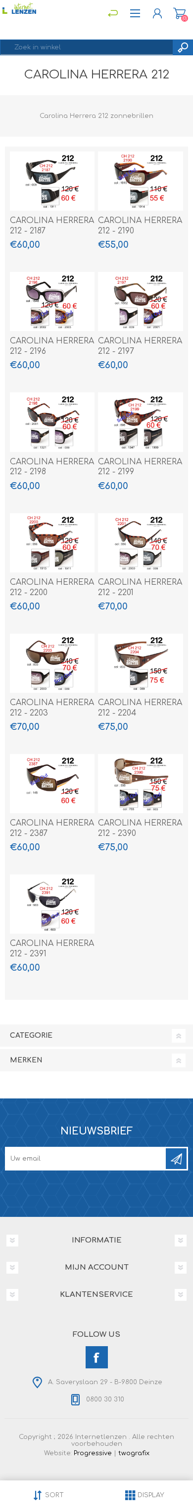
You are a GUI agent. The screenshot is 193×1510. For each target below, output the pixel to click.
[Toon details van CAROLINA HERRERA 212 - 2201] (140, 542)
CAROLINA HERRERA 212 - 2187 (52, 225)
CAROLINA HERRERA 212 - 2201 (140, 587)
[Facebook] (97, 1357)
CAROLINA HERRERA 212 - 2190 (140, 225)
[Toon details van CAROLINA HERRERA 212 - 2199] (140, 422)
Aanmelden (176, 1158)
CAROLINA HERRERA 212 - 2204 (140, 707)
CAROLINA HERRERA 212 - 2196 (52, 346)
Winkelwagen (179, 13)
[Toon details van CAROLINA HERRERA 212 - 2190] (140, 181)
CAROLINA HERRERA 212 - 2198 (52, 467)
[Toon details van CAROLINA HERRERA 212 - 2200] (52, 542)
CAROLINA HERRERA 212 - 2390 (140, 828)
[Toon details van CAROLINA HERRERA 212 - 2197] (140, 301)
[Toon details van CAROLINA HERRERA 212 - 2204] (140, 663)
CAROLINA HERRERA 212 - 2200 (52, 587)
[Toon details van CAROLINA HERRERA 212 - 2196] (52, 301)
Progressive (93, 1453)
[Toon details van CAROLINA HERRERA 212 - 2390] (140, 783)
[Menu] (112, 13)
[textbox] (86, 47)
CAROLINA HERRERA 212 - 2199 (140, 467)
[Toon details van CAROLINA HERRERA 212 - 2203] (52, 663)
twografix (133, 1453)
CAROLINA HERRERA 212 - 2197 (140, 346)
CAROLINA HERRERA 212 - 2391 (52, 948)
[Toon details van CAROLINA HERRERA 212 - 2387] (52, 783)
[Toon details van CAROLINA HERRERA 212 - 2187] (52, 181)
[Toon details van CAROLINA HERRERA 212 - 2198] (52, 422)
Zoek (183, 47)
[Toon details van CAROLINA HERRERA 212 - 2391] (52, 904)
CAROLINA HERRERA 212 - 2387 (52, 828)
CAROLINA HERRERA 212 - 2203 (52, 707)
